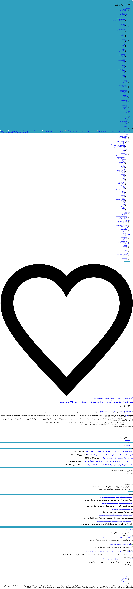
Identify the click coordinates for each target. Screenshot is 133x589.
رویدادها (123, 37)
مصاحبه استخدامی (124, 100)
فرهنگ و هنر (122, 32)
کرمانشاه (123, 67)
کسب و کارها (128, 102)
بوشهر (123, 49)
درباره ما (125, 582)
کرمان (123, 66)
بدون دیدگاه (127, 440)
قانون (126, 117)
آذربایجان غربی (122, 42)
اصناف (126, 106)
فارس (124, 61)
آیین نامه (125, 252)
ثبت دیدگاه (130, 491)
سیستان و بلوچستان (121, 60)
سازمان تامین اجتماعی (123, 10)
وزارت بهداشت (119, 30)
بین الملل (125, 80)
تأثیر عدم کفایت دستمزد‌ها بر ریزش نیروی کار (54, 131)
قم (124, 64)
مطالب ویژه (128, 111)
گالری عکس (125, 124)
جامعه (126, 26)
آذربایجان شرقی (122, 41)
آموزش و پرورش (117, 398)
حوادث (123, 39)
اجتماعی (123, 31)
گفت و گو (125, 113)
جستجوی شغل (124, 97)
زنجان (124, 57)
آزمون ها (128, 88)
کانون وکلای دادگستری (123, 92)
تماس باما (125, 583)
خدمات (123, 25)
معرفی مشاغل (124, 105)
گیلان (124, 71)
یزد (124, 78)
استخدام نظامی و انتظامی (123, 85)
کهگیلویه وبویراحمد (120, 199)
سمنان (123, 59)
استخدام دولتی (124, 82)
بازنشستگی (123, 34)
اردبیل (124, 44)
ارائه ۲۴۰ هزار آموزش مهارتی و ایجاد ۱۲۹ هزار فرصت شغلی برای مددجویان (106, 464)
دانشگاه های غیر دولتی (121, 18)
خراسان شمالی (122, 55)
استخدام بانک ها (124, 86)
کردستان (123, 65)
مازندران (123, 204)
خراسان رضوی (122, 54)
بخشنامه (126, 118)
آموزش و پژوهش (109, 398)
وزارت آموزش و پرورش (120, 15)
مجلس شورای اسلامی (121, 27)
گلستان (123, 70)
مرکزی (123, 75)
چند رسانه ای (128, 123)
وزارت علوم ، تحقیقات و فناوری (119, 16)
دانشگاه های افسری (121, 19)
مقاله (126, 115)
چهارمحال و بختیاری (121, 51)
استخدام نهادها (124, 83)
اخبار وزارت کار (124, 9)
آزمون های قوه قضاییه (123, 91)
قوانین (129, 116)
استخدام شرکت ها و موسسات (122, 87)
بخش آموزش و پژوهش (123, 14)
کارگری (126, 11)
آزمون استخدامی (129, 445)
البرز (124, 46)
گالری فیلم (125, 126)
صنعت (123, 150)
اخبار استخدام (128, 81)
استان (126, 40)
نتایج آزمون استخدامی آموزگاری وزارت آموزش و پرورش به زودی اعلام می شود (96, 402)
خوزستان (123, 56)
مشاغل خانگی (125, 107)
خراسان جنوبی (122, 52)
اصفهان (123, 45)
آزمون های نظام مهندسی (123, 93)
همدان (124, 77)
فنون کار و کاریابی (127, 96)
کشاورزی (123, 24)
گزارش (126, 112)
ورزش (123, 36)
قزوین (124, 62)
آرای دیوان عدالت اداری (123, 121)
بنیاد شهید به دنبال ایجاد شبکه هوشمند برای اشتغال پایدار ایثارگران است (25, 131)
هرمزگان (123, 76)
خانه (132, 398)
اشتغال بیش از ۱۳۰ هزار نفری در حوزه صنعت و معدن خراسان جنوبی (114, 131)
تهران (124, 50)
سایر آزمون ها (125, 95)
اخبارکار (126, 415)
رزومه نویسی (125, 98)
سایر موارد (125, 122)
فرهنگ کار (125, 101)
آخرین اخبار (124, 578)
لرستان (123, 72)
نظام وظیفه (123, 35)
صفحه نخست (127, 261)
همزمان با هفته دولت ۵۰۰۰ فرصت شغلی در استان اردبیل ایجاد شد (81, 131)
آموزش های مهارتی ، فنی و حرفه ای (118, 20)
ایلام (124, 47)
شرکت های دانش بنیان (123, 110)
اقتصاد (126, 21)
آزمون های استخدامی (123, 90)
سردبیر (121, 437)
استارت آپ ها (125, 108)
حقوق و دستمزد (124, 13)
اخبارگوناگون (128, 8)
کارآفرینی (125, 103)
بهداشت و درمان (122, 29)
